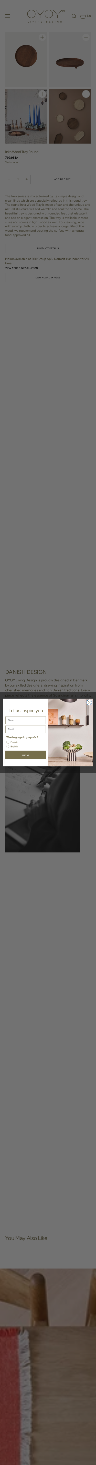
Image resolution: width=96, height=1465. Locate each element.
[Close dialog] (89, 702)
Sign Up (25, 755)
